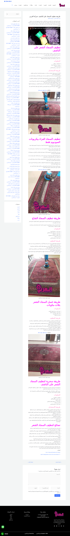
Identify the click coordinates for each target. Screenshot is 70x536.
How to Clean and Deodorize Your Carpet (53, 452)
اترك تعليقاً (58, 18)
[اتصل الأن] (2, 533)
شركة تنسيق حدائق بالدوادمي (15, 166)
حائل (36, 5)
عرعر (19, 220)
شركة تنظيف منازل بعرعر (15, 38)
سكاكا (32, 5)
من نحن (16, 5)
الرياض (45, 5)
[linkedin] (6, 1)
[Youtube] (7, 1)
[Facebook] (4, 1)
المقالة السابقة (59, 462)
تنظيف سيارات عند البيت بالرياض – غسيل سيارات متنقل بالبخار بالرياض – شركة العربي (13, 192)
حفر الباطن (26, 5)
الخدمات (49, 5)
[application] (43, 5)
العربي (55, 18)
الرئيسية (54, 5)
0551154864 (43, 515)
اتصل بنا (20, 5)
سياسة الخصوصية (27, 515)
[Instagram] (9, 1)
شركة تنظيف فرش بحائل (42, 90)
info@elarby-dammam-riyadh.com (43, 517)
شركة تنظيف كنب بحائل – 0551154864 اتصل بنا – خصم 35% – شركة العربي (13, 105)
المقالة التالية (30, 462)
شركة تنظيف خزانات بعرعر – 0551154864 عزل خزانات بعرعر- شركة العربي (14, 177)
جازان (19, 212)
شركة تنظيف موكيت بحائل (42, 332)
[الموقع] (33, 488)
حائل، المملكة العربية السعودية (43, 514)
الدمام (40, 5)
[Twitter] (10, 1)
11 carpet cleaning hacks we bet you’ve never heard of (50, 454)
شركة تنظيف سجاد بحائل (42, 169)
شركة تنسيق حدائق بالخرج (15, 164)
